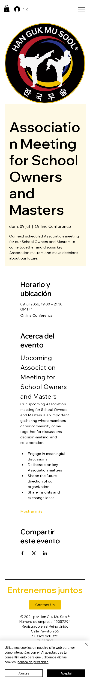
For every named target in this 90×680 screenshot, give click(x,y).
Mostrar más (31, 511)
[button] (7, 8)
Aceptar (66, 673)
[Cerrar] (83, 646)
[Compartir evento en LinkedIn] (45, 553)
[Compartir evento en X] (34, 553)
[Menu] (81, 9)
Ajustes (23, 673)
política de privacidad (33, 662)
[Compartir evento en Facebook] (22, 553)
